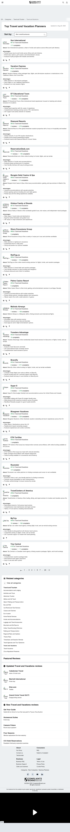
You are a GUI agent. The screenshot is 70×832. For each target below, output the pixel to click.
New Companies (33, 770)
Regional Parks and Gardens (12, 634)
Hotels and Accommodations (12, 619)
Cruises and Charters (10, 610)
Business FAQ (20, 761)
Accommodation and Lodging (12, 590)
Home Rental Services (10, 616)
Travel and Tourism (10, 587)
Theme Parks (7, 637)
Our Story (19, 750)
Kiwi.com (12, 687)
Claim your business (22, 766)
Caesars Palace (10, 725)
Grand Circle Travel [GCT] (19, 695)
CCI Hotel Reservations (13, 741)
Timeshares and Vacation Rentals (13, 639)
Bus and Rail (7, 605)
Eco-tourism (7, 613)
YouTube (37, 774)
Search (63, 2)
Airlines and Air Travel (10, 599)
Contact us (19, 753)
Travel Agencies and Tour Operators (14, 642)
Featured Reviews (12, 659)
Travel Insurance (8, 648)
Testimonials (20, 755)
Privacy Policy (40, 764)
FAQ (38, 750)
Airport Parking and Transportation (14, 602)
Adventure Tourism (9, 596)
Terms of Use (40, 761)
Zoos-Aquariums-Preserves (11, 651)
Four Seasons (9, 733)
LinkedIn (42, 774)
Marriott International (17, 679)
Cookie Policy (41, 766)
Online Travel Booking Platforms (13, 628)
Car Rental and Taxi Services (12, 608)
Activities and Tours (9, 593)
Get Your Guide (10, 710)
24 (45, 570)
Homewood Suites (11, 717)
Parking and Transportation (11, 631)
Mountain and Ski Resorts (11, 625)
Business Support (21, 764)
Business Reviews (44, 770)
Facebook (28, 774)
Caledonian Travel (16, 671)
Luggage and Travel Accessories (13, 622)
